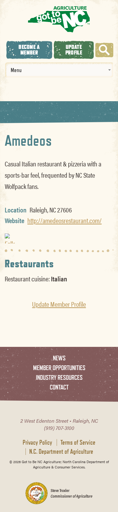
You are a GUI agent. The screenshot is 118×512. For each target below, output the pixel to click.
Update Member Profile (59, 304)
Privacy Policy (37, 442)
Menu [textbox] (16, 69)
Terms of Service (77, 442)
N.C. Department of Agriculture (61, 451)
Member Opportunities (59, 368)
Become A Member (29, 50)
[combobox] (59, 70)
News (59, 358)
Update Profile (73, 50)
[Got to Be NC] (59, 19)
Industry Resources (59, 377)
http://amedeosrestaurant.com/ (64, 220)
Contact (59, 387)
